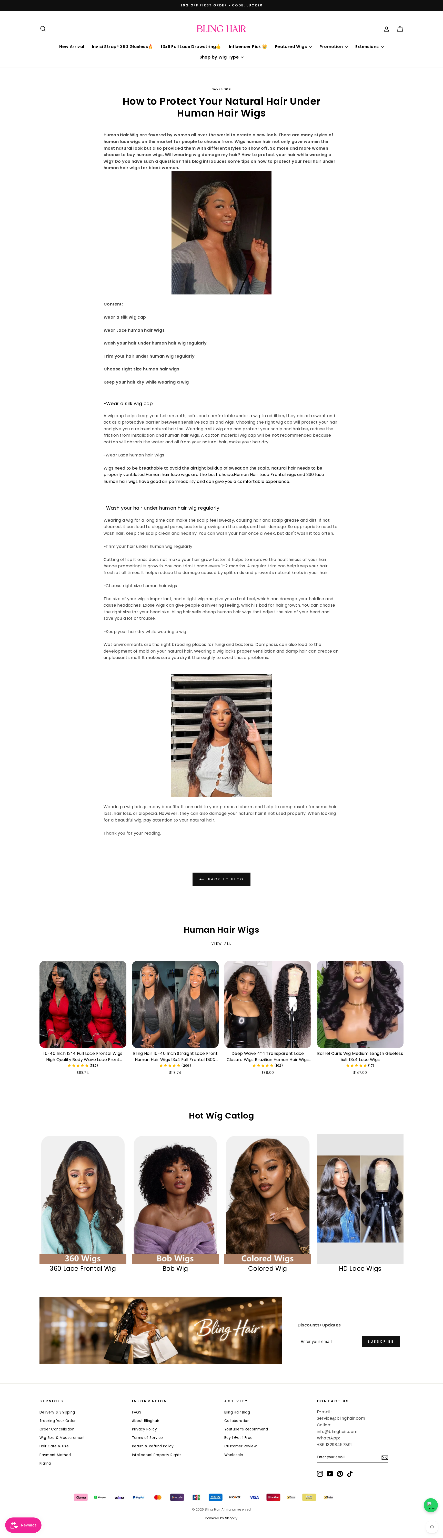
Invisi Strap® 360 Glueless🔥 (122, 47)
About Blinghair (145, 1420)
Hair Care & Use (54, 1446)
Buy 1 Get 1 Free (238, 1437)
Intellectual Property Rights (157, 1455)
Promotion (331, 47)
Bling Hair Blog (237, 1412)
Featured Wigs (291, 47)
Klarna (45, 1463)
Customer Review (240, 1446)
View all (222, 943)
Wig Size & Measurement (62, 1437)
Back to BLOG (225, 879)
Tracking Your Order (57, 1420)
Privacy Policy (144, 1429)
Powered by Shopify (221, 1518)
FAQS (137, 1412)
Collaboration (236, 1420)
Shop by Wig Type (219, 57)
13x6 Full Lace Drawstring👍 (191, 47)
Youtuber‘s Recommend (246, 1429)
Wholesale (233, 1455)
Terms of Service (147, 1437)
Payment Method (55, 1455)
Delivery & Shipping (57, 1412)
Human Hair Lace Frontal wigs (265, 474)
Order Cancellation (56, 1429)
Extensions (367, 47)
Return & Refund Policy (153, 1446)
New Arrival (71, 47)
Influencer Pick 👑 (248, 47)
